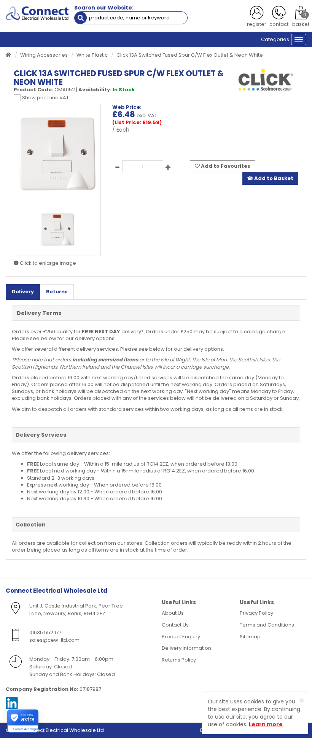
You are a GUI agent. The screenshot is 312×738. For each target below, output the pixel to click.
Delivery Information (186, 648)
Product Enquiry (181, 636)
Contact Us (175, 624)
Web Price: (127, 107)
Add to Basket (273, 178)
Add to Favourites (225, 166)
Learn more (266, 724)
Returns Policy (179, 659)
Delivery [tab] (23, 291)
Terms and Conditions (267, 624)
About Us (173, 613)
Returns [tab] (57, 291)
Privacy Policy (256, 613)
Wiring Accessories (44, 55)
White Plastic (92, 55)
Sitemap (250, 636)
